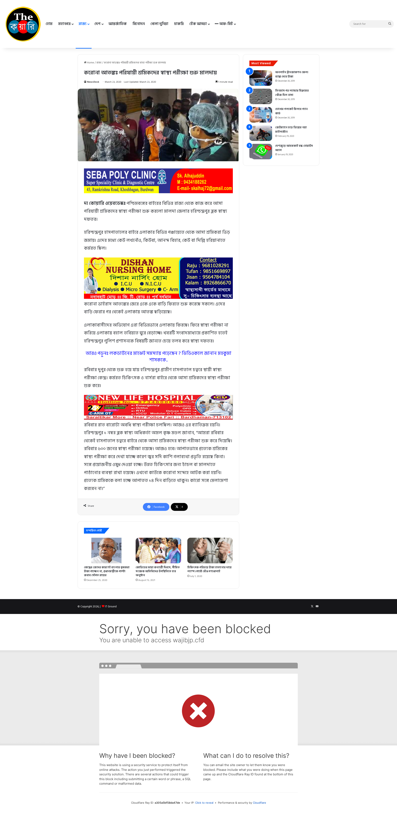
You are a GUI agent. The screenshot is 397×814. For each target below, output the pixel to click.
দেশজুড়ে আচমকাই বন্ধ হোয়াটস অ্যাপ (294, 148)
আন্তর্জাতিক (118, 24)
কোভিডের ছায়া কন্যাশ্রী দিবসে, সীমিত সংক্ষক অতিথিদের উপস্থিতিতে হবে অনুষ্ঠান (158, 571)
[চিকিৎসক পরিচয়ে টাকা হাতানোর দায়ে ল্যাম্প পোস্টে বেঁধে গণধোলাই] (210, 550)
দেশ (97, 24)
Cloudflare (259, 802)
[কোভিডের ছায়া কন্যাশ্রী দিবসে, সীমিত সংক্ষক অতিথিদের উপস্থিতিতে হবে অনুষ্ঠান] (158, 550)
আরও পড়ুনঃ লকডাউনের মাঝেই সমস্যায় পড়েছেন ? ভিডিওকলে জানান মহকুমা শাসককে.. (158, 356)
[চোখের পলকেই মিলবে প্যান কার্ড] (260, 115)
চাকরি (179, 24)
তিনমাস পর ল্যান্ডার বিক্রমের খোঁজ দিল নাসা (292, 92)
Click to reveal (204, 802)
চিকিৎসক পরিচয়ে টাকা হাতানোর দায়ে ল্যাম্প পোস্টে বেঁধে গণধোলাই (209, 569)
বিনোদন (139, 24)
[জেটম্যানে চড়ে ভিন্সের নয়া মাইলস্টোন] (260, 133)
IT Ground (111, 606)
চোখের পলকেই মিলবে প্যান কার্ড (291, 111)
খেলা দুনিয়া (159, 24)
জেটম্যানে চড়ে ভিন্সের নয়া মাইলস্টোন (291, 129)
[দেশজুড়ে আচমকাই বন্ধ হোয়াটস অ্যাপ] (260, 151)
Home (90, 62)
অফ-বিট (226, 24)
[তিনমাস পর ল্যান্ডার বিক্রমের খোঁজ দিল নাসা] (260, 96)
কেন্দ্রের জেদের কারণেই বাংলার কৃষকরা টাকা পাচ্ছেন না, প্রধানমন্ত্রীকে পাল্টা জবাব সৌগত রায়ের (106, 571)
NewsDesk (93, 82)
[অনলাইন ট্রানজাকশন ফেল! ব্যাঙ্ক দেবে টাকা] (260, 78)
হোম (49, 24)
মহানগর (64, 24)
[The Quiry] (23, 24)
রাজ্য (82, 24)
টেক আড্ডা (198, 24)
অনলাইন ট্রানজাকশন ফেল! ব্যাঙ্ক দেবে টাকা (291, 74)
